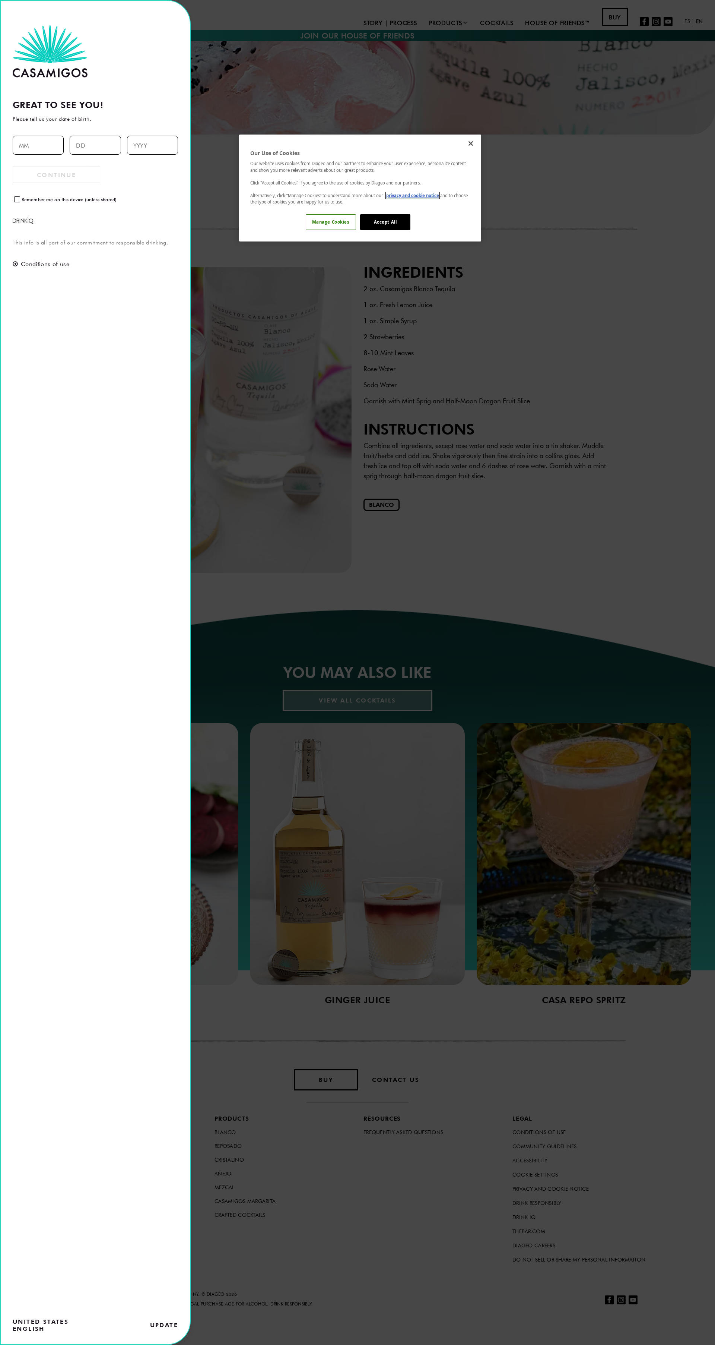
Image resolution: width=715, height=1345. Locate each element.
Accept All (385, 222)
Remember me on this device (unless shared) (69, 199)
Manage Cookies (331, 222)
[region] (360, 188)
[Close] (471, 143)
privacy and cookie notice (412, 195)
